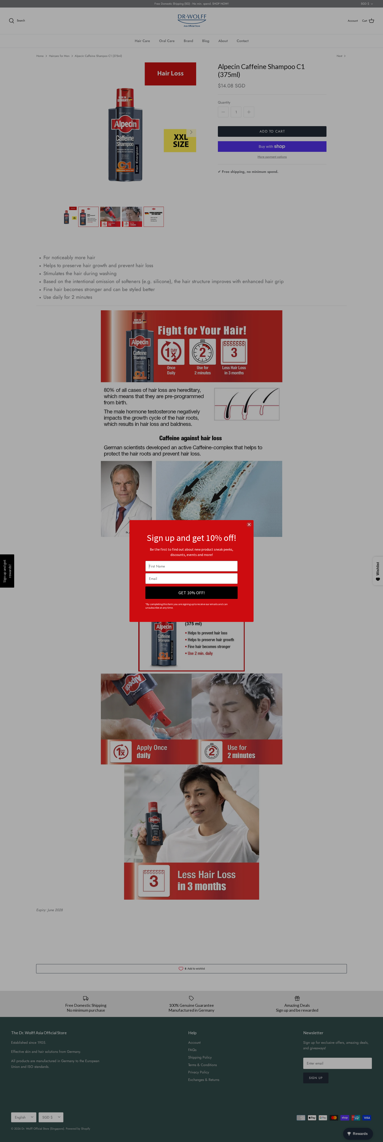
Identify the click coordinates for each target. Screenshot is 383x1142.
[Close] (249, 524)
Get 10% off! (191, 592)
